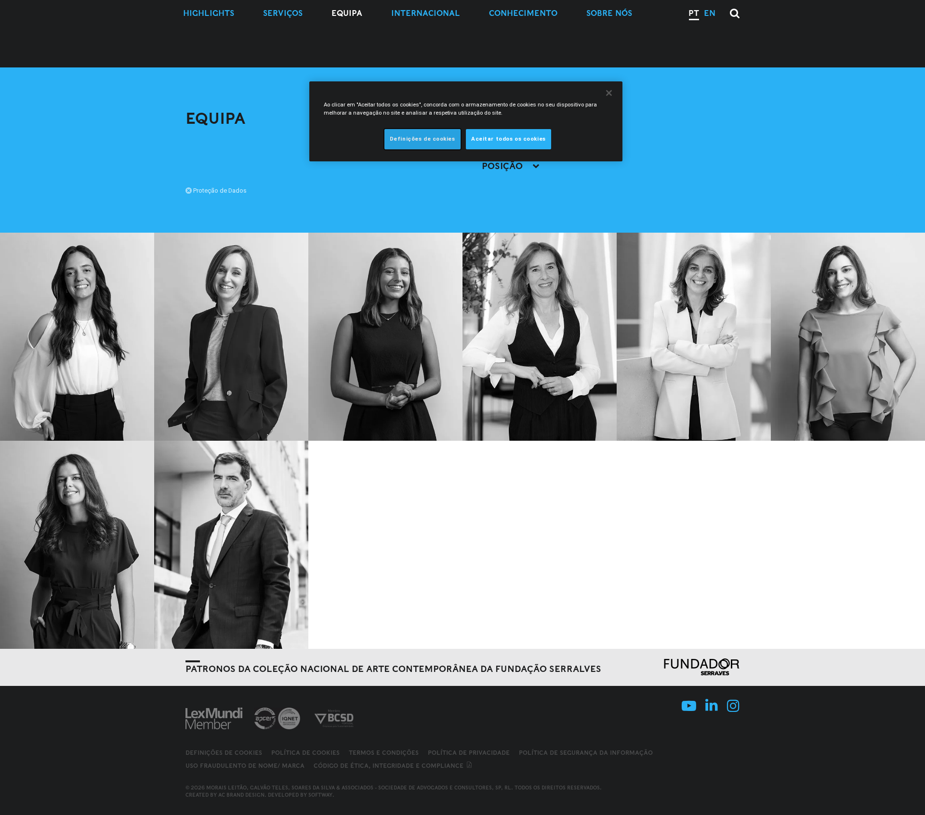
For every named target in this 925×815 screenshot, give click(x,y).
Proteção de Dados (220, 190)
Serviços (283, 13)
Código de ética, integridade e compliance (389, 765)
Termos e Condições (384, 752)
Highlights (208, 13)
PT (693, 13)
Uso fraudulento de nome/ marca (244, 765)
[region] (465, 121)
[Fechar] (609, 93)
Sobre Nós (609, 13)
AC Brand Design (241, 795)
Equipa (346, 13)
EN (709, 13)
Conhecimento (523, 13)
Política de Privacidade (469, 752)
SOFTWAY (320, 795)
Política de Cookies (305, 752)
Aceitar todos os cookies (508, 138)
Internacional (425, 13)
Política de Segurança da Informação (586, 752)
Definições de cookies (223, 752)
